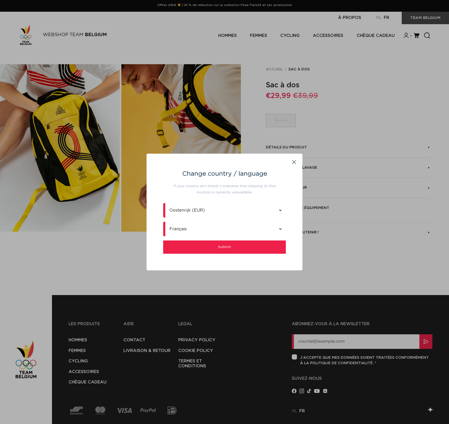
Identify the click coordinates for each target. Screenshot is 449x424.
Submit (224, 247)
